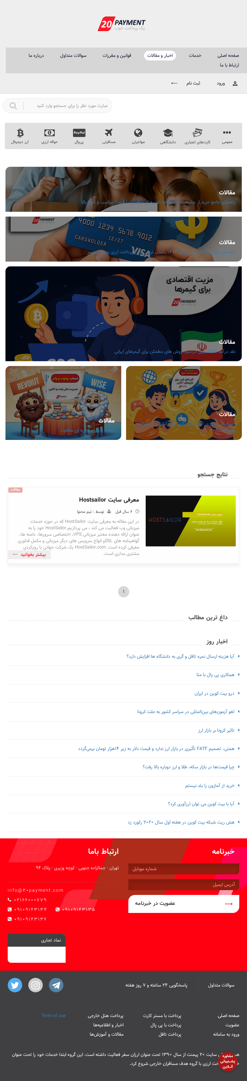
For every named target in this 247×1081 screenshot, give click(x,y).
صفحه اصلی (228, 55)
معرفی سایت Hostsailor (109, 500)
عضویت (232, 1025)
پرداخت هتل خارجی (106, 1016)
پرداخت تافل (170, 1034)
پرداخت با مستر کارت (162, 1016)
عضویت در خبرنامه (155, 903)
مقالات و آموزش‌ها (107, 1034)
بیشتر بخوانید (33, 554)
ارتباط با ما (229, 65)
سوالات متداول (73, 55)
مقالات (227, 193)
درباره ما (36, 55)
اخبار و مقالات (160, 55)
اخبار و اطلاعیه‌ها (108, 1025)
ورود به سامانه (226, 1034)
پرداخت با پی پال (166, 1025)
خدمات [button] (195, 55)
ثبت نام (192, 83)
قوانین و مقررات (117, 55)
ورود (221, 83)
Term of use (53, 1016)
